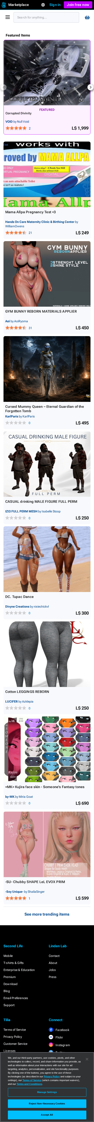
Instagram (62, 1045)
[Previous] (3, 87)
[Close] (87, 1059)
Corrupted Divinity (18, 113)
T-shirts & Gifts (13, 963)
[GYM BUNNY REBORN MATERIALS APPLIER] (47, 274)
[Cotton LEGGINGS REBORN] (47, 654)
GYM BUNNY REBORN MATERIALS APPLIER (41, 311)
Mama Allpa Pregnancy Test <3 (30, 212)
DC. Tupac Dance (19, 597)
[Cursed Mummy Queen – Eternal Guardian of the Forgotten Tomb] (47, 369)
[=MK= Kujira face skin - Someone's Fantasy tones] (47, 749)
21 (30, 233)
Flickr (59, 1037)
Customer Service (15, 1044)
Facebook (62, 1030)
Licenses (9, 1051)
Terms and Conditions (29, 1084)
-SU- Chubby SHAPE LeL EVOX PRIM (35, 882)
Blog (6, 991)
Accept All (47, 1114)
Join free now (78, 5)
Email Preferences (15, 998)
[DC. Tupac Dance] (47, 559)
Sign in (55, 5)
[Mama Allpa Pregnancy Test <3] (47, 174)
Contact (54, 956)
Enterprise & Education (19, 970)
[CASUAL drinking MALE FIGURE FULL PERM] (47, 464)
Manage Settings (47, 1092)
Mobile (8, 956)
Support (8, 1005)
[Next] (90, 87)
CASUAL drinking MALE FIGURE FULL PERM (41, 501)
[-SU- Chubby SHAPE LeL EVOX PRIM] (47, 844)
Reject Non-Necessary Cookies (47, 1103)
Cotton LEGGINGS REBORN (27, 692)
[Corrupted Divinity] (47, 72)
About (53, 963)
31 (30, 328)
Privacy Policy (12, 1036)
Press (52, 977)
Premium (9, 977)
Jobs (52, 970)
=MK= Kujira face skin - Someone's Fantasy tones (44, 787)
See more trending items (47, 914)
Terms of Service (14, 1029)
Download (10, 984)
